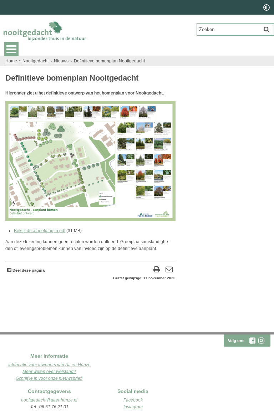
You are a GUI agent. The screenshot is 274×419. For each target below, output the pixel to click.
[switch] (266, 7)
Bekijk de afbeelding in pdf (39, 230)
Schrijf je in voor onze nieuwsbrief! (49, 378)
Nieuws (61, 60)
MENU (11, 49)
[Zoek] (266, 29)
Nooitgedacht (35, 60)
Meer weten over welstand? (49, 371)
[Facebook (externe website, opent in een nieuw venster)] (252, 340)
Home (11, 60)
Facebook (133, 400)
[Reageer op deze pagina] (169, 270)
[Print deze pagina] (156, 270)
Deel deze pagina (28, 270)
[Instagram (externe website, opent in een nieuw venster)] (261, 340)
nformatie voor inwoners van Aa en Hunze (50, 364)
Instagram (133, 406)
